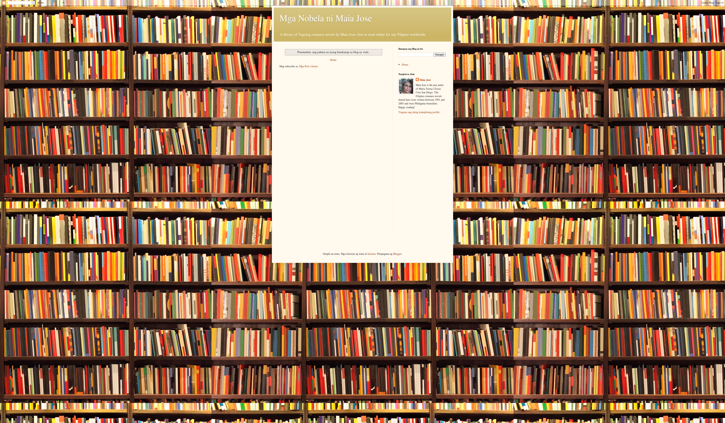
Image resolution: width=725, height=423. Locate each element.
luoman (372, 253)
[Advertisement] (422, 176)
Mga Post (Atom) (308, 66)
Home (333, 60)
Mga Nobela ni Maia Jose (325, 18)
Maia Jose (425, 80)
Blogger (397, 253)
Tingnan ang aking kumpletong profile (419, 112)
